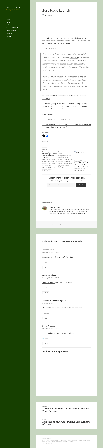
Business (63, 224)
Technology (68, 224)
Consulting (9, 33)
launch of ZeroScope (53, 41)
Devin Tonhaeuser (49, 326)
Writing (8, 25)
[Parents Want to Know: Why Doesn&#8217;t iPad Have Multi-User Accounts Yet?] (81, 155)
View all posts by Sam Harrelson (73, 213)
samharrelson (48, 250)
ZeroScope (74, 57)
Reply (46, 267)
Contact (8, 36)
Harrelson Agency (66, 38)
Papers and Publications (13, 27)
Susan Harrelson (49, 275)
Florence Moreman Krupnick (54, 301)
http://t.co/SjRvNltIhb (65, 257)
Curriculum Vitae (11, 30)
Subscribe (81, 185)
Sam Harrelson (13, 7)
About (8, 22)
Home (8, 19)
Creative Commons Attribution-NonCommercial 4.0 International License (58, 441)
